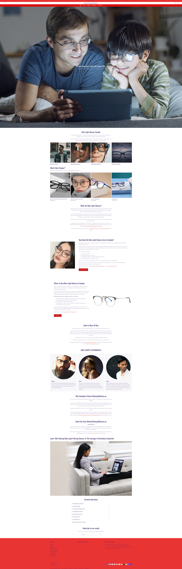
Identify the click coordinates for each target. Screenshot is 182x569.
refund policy (73, 311)
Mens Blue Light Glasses (54, 164)
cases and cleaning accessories (93, 343)
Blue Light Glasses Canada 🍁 (57, 568)
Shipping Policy (53, 553)
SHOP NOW (58, 315)
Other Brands (53, 555)
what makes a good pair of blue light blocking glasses (89, 415)
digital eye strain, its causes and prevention (100, 228)
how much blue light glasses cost (98, 266)
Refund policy (70, 568)
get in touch (93, 433)
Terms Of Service (54, 551)
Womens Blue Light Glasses (75, 164)
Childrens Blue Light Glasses (96, 164)
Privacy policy (76, 568)
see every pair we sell (112, 266)
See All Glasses (83, 269)
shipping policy (66, 311)
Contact (52, 546)
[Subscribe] (99, 534)
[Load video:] (91, 468)
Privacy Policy (53, 549)
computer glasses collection (90, 342)
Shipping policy (87, 568)
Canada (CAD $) (53, 564)
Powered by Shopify (64, 568)
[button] (5, 3)
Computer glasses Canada (116, 164)
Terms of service (81, 568)
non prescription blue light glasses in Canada (93, 226)
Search (51, 544)
